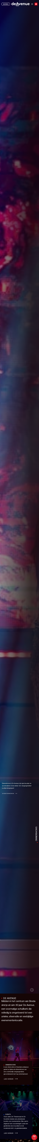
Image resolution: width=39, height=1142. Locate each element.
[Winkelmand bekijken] (36, 4)
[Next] (32, 990)
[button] (32, 4)
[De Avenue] (20, 4)
